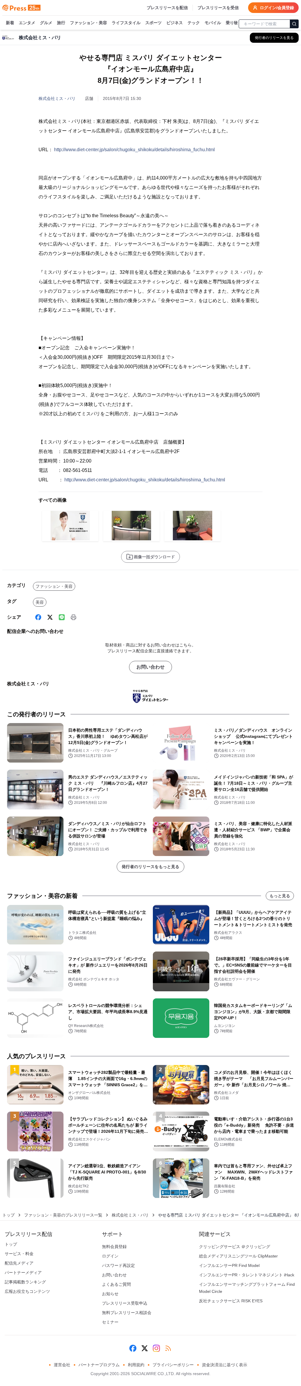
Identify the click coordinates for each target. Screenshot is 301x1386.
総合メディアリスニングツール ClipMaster (238, 1256)
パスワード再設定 (118, 1265)
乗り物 (232, 22)
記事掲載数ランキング (25, 1282)
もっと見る (280, 895)
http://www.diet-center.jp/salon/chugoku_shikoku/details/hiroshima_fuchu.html (134, 149)
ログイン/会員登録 (277, 7)
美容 (40, 602)
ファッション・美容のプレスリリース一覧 (63, 1215)
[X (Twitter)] (50, 617)
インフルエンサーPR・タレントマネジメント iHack (246, 1275)
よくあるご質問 (116, 1284)
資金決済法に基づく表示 (224, 1364)
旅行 (61, 22)
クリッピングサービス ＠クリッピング (234, 1246)
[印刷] (73, 617)
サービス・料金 (19, 1253)
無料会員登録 (114, 1246)
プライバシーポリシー (173, 1364)
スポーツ (153, 22)
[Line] (62, 617)
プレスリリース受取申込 (124, 1303)
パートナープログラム (99, 1364)
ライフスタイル (126, 22)
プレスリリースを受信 (218, 7)
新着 (10, 22)
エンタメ (27, 22)
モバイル (213, 22)
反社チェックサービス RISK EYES (230, 1300)
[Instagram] (156, 1348)
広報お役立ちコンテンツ (27, 1291)
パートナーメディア (23, 1272)
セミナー (110, 1322)
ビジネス (174, 22)
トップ (8, 1215)
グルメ (46, 22)
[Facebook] (38, 617)
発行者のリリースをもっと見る (150, 866)
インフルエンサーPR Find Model (229, 1265)
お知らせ (110, 1293)
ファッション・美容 (88, 22)
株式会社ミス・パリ (57, 98)
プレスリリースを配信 (167, 7)
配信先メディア (19, 1263)
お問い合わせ (150, 666)
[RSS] (168, 1348)
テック (194, 22)
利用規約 (136, 1364)
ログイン (110, 1256)
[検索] (294, 23)
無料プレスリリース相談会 (126, 1312)
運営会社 (62, 1364)
